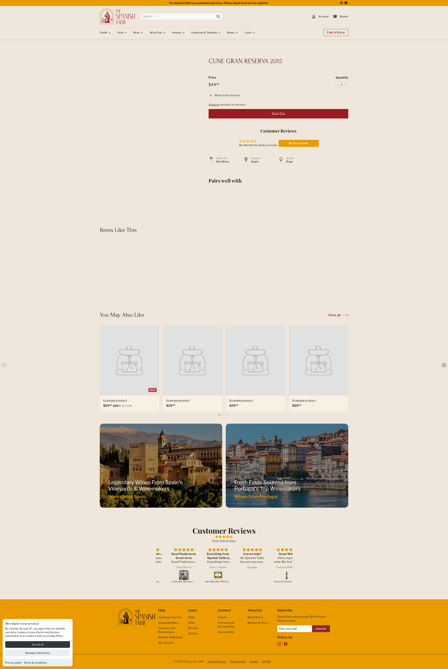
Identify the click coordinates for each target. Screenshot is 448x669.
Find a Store (336, 32)
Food (120, 32)
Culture (193, 633)
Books (231, 32)
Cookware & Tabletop (204, 32)
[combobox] (181, 16)
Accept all (38, 644)
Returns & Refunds (170, 637)
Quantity (342, 77)
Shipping (214, 104)
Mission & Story (258, 622)
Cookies (254, 661)
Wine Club (156, 32)
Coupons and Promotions (166, 630)
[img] (224, 537)
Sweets (177, 32)
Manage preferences (37, 652)
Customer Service (170, 617)
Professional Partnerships (226, 624)
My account (165, 642)
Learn (248, 32)
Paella (104, 32)
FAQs (191, 617)
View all (334, 315)
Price (212, 77)
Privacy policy (13, 662)
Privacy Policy (238, 661)
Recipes (193, 628)
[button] (219, 415)
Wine (136, 32)
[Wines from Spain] (161, 466)
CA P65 (266, 661)
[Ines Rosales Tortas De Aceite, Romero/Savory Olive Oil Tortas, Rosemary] (207, 575)
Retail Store (255, 617)
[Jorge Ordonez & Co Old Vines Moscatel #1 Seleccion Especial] (276, 575)
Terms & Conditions (35, 662)
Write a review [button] (299, 143)
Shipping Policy (168, 622)
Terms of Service (217, 661)
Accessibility (226, 632)
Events (222, 617)
